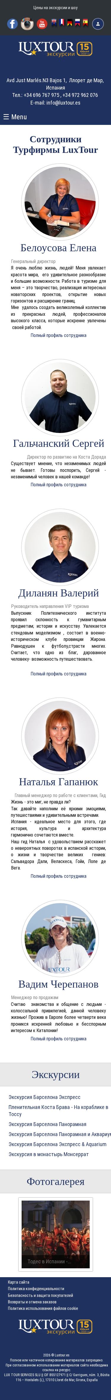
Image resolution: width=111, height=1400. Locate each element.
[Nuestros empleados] (86, 24)
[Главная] (55, 54)
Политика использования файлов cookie (43, 1308)
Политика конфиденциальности (36, 1288)
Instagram (27, 23)
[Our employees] (55, 24)
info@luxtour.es (63, 103)
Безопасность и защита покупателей (40, 1295)
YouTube (42, 24)
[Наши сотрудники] (78, 24)
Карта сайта (18, 1282)
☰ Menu (15, 117)
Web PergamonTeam (92, 1392)
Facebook (12, 24)
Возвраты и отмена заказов (32, 1302)
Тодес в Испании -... (49, 1261)
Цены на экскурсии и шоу (55, 7)
